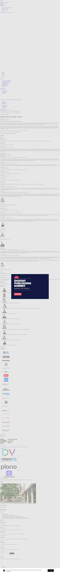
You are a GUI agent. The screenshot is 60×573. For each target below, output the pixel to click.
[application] (30, 570)
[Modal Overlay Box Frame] (30, 286)
